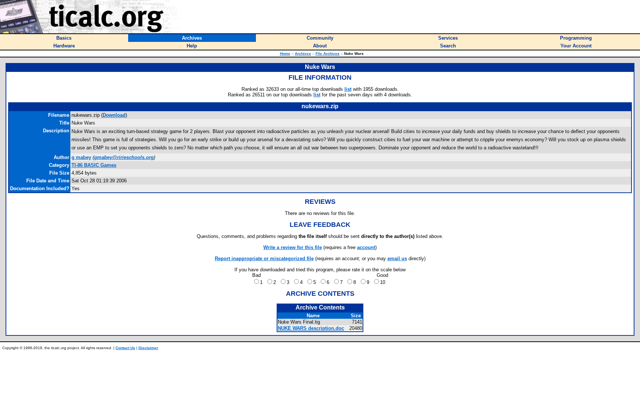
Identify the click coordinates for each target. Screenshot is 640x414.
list (347, 89)
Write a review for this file (292, 247)
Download (114, 115)
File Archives (328, 54)
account (366, 247)
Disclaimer (148, 348)
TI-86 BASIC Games (93, 165)
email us (397, 258)
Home (285, 54)
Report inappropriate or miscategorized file (264, 258)
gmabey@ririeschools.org (124, 157)
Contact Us (125, 348)
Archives (303, 54)
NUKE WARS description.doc (311, 328)
